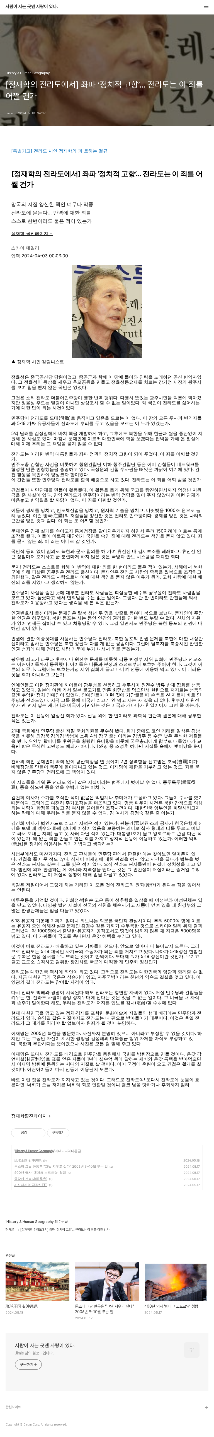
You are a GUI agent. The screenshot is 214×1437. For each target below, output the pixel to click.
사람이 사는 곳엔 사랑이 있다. (32, 6)
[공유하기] (32, 1133)
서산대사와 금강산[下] (30, 1185)
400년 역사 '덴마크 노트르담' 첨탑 (40, 1172)
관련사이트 (13, 1407)
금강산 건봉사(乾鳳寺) (30, 1179)
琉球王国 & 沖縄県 (28, 1160)
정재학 (18, 1115)
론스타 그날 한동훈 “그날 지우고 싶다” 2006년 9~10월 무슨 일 (61, 1166)
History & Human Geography (34, 1151)
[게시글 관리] (39, 1133)
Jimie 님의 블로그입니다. (34, 1353)
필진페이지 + (38, 1115)
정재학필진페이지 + (32, 233)
